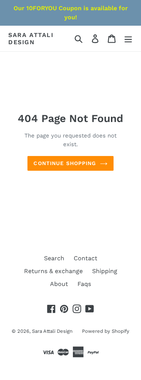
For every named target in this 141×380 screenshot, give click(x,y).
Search (54, 258)
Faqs (84, 283)
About (59, 283)
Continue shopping (64, 163)
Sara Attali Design (31, 38)
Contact (85, 258)
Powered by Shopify (105, 331)
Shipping (104, 271)
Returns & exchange (53, 271)
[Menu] (128, 38)
